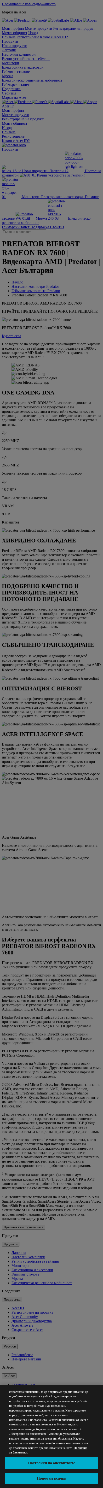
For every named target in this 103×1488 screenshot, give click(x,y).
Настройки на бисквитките (51, 1463)
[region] (51, 1436)
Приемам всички (51, 1478)
